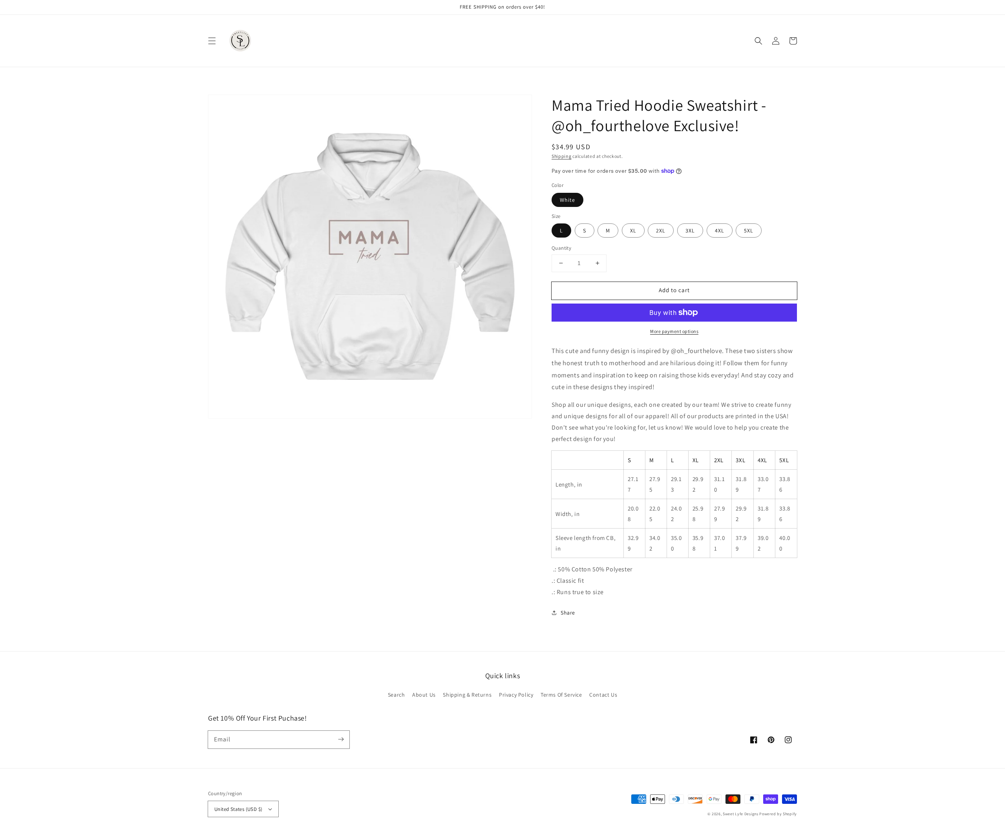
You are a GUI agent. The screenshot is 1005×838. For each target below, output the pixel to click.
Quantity (561, 248)
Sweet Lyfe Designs (740, 813)
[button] (212, 40)
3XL (690, 230)
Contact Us (603, 694)
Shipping (562, 156)
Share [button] (568, 612)
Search (396, 694)
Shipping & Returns (467, 694)
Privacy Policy (516, 694)
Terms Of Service (561, 694)
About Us (424, 694)
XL (633, 230)
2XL (660, 230)
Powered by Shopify (778, 813)
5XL (748, 230)
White (567, 199)
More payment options (674, 331)
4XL (719, 230)
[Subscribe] (340, 739)
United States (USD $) (238, 809)
